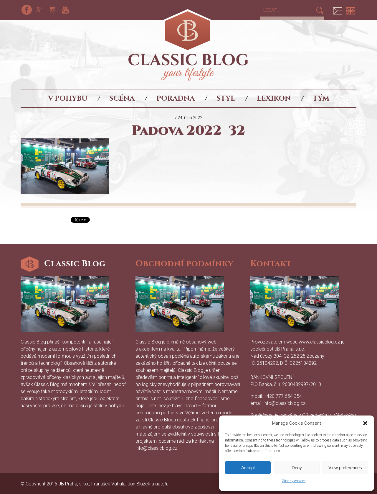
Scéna (122, 98)
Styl (225, 98)
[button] (365, 423)
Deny (297, 467)
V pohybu (67, 98)
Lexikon (274, 98)
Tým (321, 98)
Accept (248, 467)
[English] (350, 10)
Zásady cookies (293, 481)
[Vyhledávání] (287, 10)
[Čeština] (337, 10)
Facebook (26, 10)
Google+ (39, 10)
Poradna (175, 98)
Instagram (52, 10)
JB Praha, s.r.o (289, 349)
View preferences (345, 467)
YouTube (65, 10)
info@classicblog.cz (156, 448)
